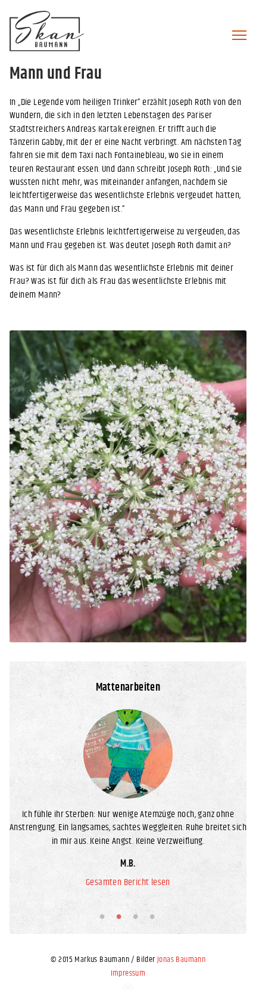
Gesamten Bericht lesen (128, 882)
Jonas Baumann (181, 959)
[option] (128, 486)
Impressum (128, 973)
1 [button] (104, 916)
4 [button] (154, 916)
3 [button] (137, 916)
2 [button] (121, 916)
